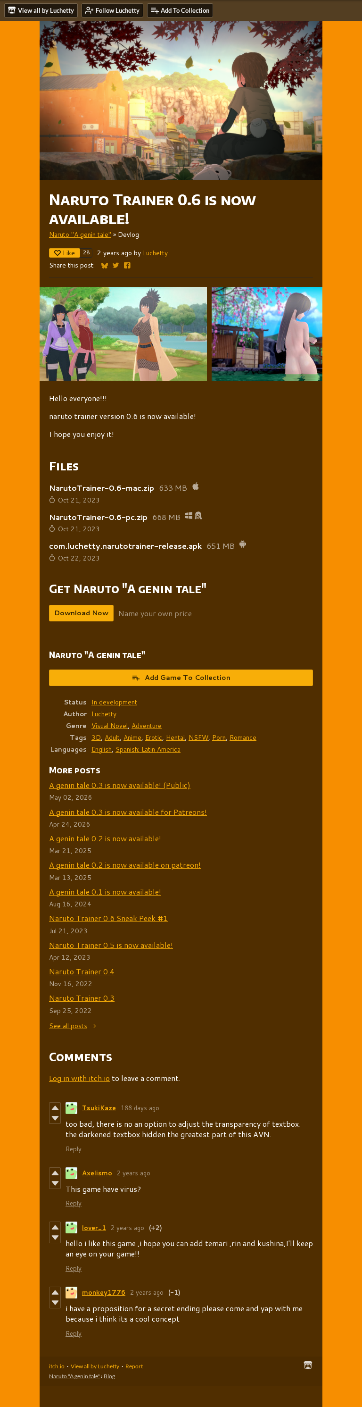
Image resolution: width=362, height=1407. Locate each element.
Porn (219, 737)
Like (69, 253)
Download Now (81, 613)
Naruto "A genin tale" (80, 234)
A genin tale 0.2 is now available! (105, 838)
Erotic (153, 737)
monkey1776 (103, 1292)
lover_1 (94, 1227)
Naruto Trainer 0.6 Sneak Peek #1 (108, 918)
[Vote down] (54, 1118)
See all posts (68, 1025)
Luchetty (155, 252)
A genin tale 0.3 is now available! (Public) (119, 784)
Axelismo (97, 1173)
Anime (132, 737)
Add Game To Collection (187, 677)
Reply (74, 1149)
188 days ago (140, 1108)
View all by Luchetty (95, 1366)
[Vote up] (54, 1108)
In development (114, 701)
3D (96, 737)
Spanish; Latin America (148, 749)
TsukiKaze (99, 1108)
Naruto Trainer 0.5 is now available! (111, 944)
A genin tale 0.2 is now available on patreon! (125, 864)
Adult (112, 737)
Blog (109, 1376)
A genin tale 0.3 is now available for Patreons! (128, 811)
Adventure (147, 725)
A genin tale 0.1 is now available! (105, 891)
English (101, 749)
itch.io (57, 1366)
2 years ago (133, 1173)
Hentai (175, 737)
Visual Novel (109, 725)
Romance (243, 737)
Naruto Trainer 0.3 (82, 997)
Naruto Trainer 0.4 (82, 971)
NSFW (198, 737)
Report (134, 1366)
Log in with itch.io (79, 1077)
